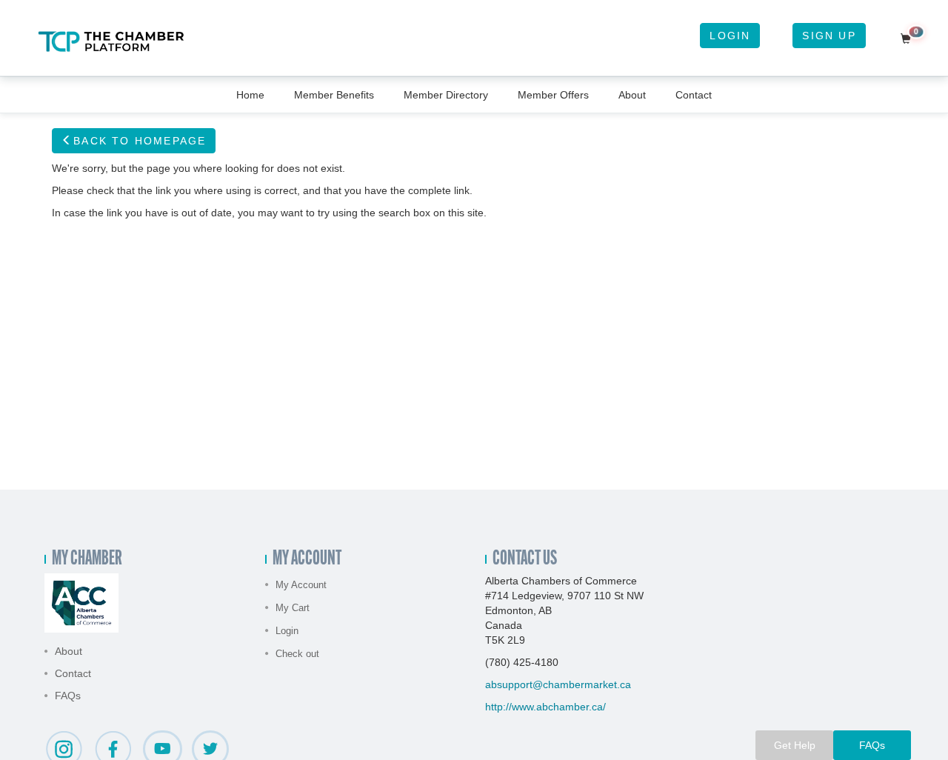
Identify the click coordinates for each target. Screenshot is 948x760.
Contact (693, 95)
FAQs (68, 695)
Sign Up (828, 35)
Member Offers (553, 95)
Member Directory (446, 95)
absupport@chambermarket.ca (558, 684)
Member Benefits (334, 95)
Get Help (794, 745)
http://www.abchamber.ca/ (545, 707)
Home (250, 95)
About (632, 95)
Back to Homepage (139, 141)
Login (730, 35)
